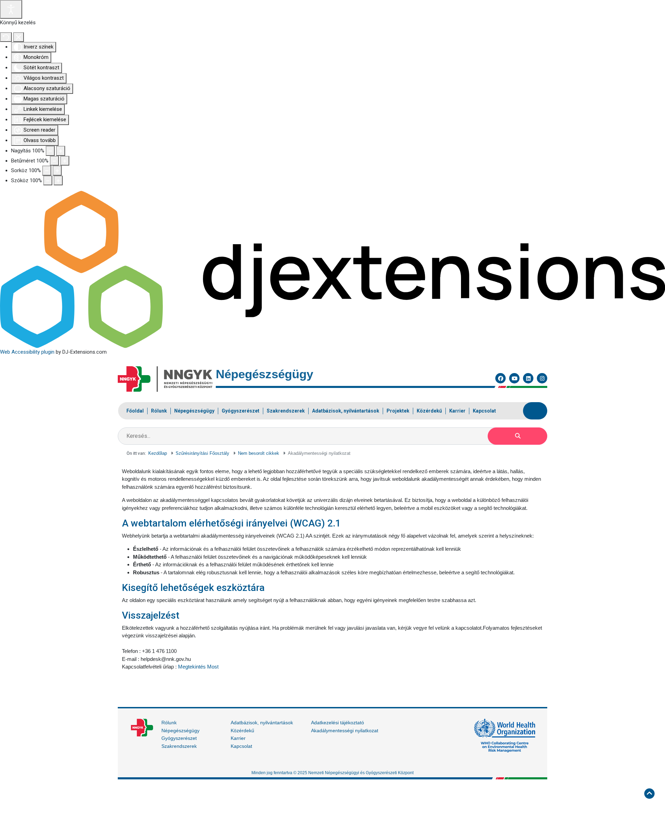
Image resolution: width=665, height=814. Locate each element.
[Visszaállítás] (6, 37)
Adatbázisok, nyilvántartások (262, 722)
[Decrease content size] (50, 151)
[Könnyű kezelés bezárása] (18, 37)
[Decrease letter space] (47, 181)
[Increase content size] (60, 151)
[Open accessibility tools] (11, 9)
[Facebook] (500, 378)
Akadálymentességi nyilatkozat (344, 730)
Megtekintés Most (198, 667)
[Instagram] (542, 378)
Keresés (517, 436)
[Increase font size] (64, 161)
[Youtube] (514, 378)
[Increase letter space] (58, 181)
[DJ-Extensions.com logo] (332, 269)
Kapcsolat (241, 746)
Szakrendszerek (179, 746)
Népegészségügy (180, 730)
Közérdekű (242, 730)
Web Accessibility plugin (27, 352)
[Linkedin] (528, 378)
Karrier (238, 738)
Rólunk (169, 722)
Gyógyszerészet (179, 738)
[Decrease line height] (46, 171)
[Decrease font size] (54, 161)
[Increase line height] (57, 171)
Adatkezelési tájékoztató (337, 722)
